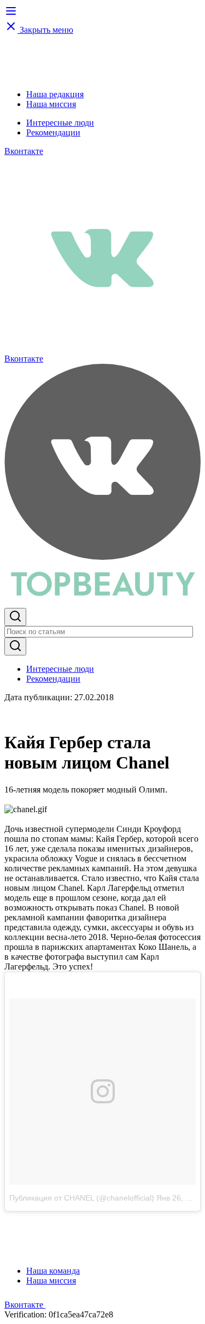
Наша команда (53, 1270)
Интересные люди (60, 122)
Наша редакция (55, 94)
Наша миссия (51, 104)
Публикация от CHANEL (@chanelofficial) (81, 1197)
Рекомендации (53, 132)
